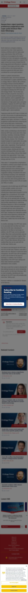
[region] (14, 578)
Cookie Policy (24, 580)
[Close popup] (25, 286)
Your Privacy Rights (14, 582)
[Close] (26, 566)
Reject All (14, 586)
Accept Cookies (14, 590)
